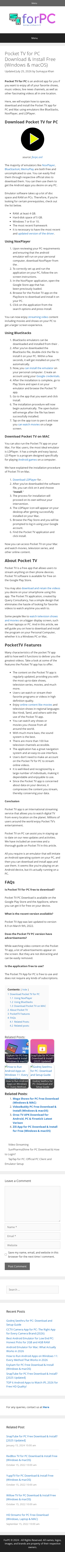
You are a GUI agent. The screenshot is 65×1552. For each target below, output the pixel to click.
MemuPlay (27, 169)
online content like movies (36, 704)
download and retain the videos (41, 588)
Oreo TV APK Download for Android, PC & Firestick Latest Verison (32, 1119)
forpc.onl (37, 157)
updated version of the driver (36, 233)
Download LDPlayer (25, 479)
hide (24, 989)
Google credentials (47, 376)
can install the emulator (39, 368)
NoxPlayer (48, 165)
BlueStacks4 (12, 169)
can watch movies (29, 424)
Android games (27, 459)
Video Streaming (18, 1144)
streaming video (38, 317)
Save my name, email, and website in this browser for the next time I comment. (33, 1254)
